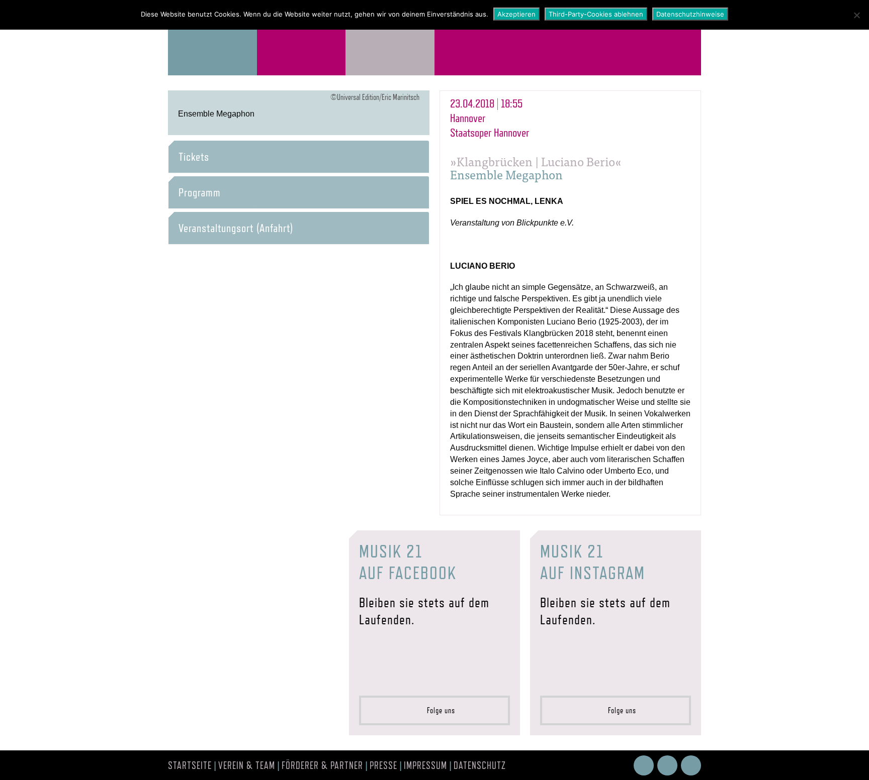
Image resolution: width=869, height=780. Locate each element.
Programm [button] (200, 192)
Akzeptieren (516, 14)
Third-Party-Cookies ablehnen (596, 14)
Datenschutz (480, 765)
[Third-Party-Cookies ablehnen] (856, 15)
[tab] (298, 157)
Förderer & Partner (322, 765)
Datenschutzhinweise (690, 14)
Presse (383, 765)
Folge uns (438, 710)
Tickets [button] (194, 157)
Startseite (190, 765)
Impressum (425, 765)
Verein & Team (246, 765)
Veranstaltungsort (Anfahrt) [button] (236, 228)
